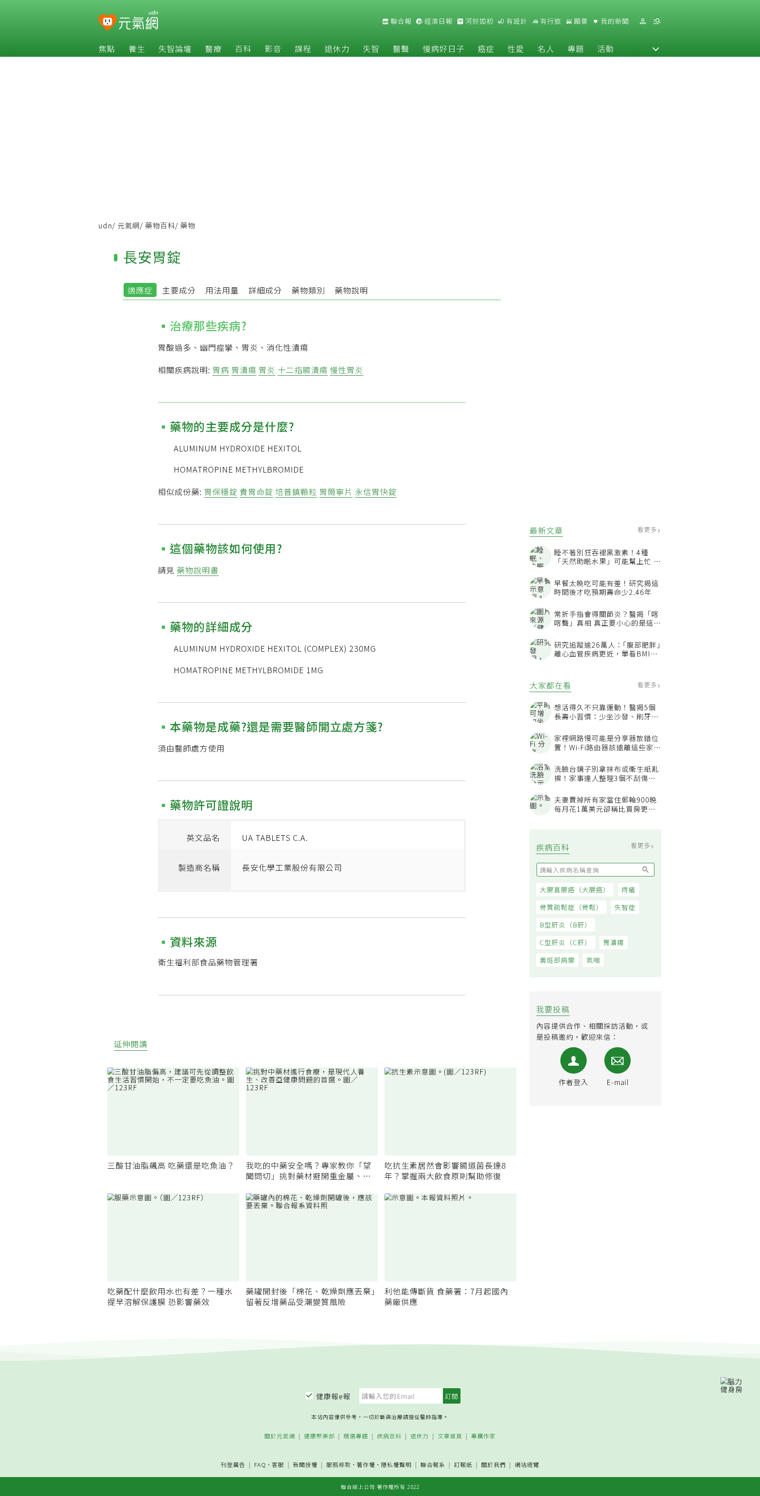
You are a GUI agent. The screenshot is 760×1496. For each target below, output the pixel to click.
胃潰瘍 (613, 942)
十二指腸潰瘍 (303, 369)
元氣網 (128, 225)
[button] (655, 48)
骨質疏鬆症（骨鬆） (571, 907)
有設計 (515, 21)
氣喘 (593, 959)
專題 (575, 48)
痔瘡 (628, 889)
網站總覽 (527, 1465)
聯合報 (400, 21)
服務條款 (338, 1464)
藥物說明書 (198, 570)
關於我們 (493, 1465)
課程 (303, 48)
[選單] (656, 21)
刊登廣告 (233, 1465)
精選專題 (355, 1436)
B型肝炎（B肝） (566, 924)
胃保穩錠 (221, 491)
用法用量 (222, 290)
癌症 (486, 48)
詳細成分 (265, 290)
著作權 (366, 1464)
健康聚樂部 (319, 1436)
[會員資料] (642, 21)
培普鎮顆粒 (296, 491)
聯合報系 (432, 1465)
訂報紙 (463, 1465)
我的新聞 (614, 21)
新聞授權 (305, 1465)
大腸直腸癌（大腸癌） (575, 889)
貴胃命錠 (256, 491)
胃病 (220, 369)
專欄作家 (483, 1436)
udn (105, 225)
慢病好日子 (443, 48)
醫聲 (401, 48)
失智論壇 (175, 48)
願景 (580, 21)
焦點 (107, 48)
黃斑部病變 (557, 959)
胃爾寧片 (336, 491)
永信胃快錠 (376, 491)
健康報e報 (333, 1396)
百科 (243, 48)
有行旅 (549, 21)
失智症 (625, 907)
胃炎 (267, 369)
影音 (273, 48)
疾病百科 (389, 1436)
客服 (278, 1464)
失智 (371, 48)
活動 (605, 48)
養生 (136, 48)
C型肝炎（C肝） (566, 942)
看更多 (648, 529)
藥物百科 (160, 225)
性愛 (516, 48)
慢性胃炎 (346, 369)
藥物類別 (308, 290)
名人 (545, 48)
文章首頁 (450, 1436)
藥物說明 (351, 290)
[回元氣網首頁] (138, 21)
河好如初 (478, 21)
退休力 (337, 48)
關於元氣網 (279, 1436)
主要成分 (179, 290)
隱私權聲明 (396, 1464)
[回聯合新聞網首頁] (108, 22)
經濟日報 (438, 21)
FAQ (260, 1464)
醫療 (213, 48)
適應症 (140, 290)
